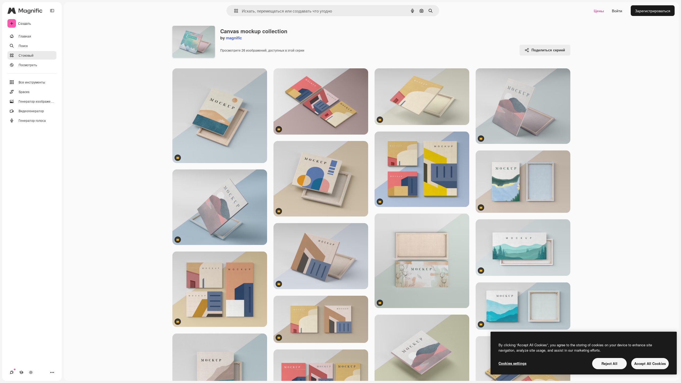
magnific (234, 38)
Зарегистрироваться (652, 10)
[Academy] (21, 372)
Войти (617, 10)
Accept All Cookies (650, 363)
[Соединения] (11, 372)
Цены (599, 10)
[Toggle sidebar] (52, 10)
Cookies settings (512, 363)
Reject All (609, 363)
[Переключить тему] (31, 372)
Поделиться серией (548, 49)
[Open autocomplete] (234, 11)
